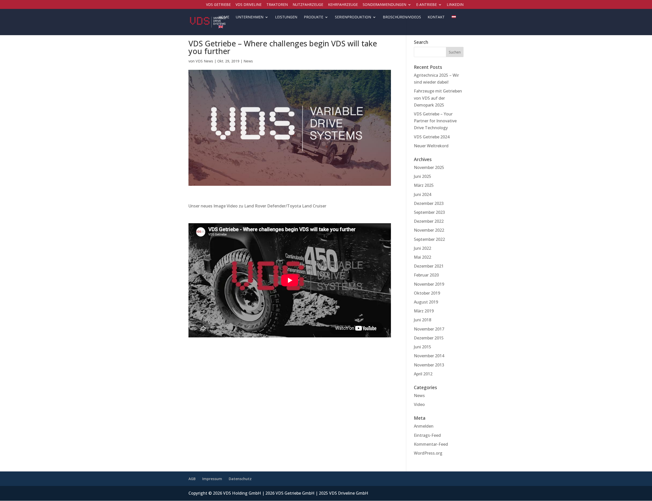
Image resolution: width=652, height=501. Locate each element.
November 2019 (429, 284)
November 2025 (429, 167)
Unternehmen (249, 17)
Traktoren (277, 5)
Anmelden (423, 426)
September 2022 (429, 239)
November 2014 (429, 356)
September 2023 (429, 212)
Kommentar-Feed (431, 444)
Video (419, 404)
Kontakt (436, 17)
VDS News (204, 61)
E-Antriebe (426, 5)
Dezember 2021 (429, 266)
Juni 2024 (422, 194)
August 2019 (426, 302)
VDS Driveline (249, 5)
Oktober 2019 (427, 293)
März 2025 (424, 185)
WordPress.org (428, 453)
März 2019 (424, 311)
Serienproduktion (353, 17)
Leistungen (286, 17)
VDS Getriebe (218, 5)
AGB (192, 478)
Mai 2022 (422, 257)
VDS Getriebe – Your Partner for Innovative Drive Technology (435, 120)
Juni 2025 (422, 176)
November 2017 (429, 329)
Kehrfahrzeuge (343, 5)
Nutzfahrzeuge (308, 5)
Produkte (313, 17)
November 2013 (429, 365)
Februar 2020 (426, 275)
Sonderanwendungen (384, 5)
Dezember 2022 (429, 221)
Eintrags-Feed (427, 435)
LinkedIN (455, 5)
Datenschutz (240, 478)
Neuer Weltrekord (431, 146)
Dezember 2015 (429, 338)
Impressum (212, 478)
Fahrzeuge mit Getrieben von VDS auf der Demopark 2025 (438, 98)
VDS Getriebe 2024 (432, 137)
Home (224, 17)
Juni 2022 (422, 248)
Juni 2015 (422, 347)
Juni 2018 (422, 320)
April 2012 (423, 374)
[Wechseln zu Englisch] (221, 30)
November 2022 (429, 230)
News (248, 61)
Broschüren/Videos (402, 17)
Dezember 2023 (429, 203)
